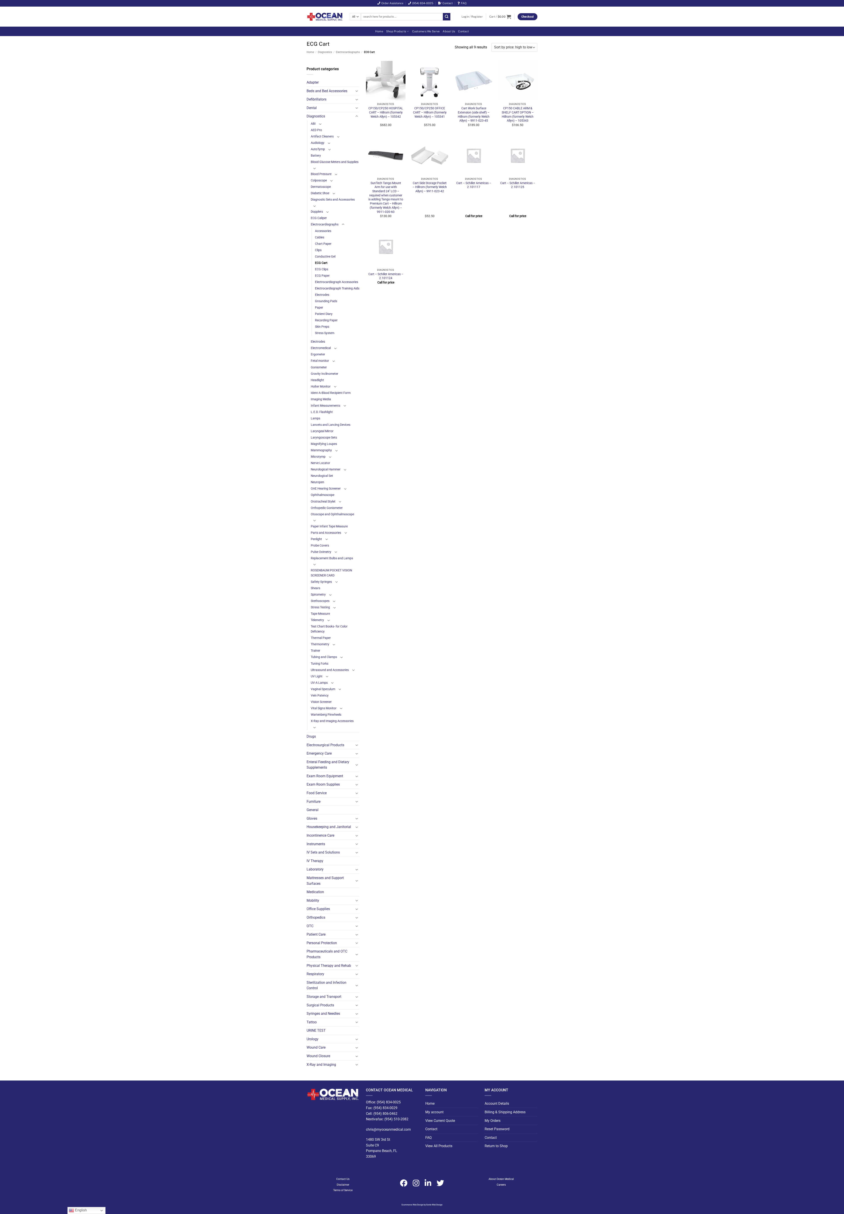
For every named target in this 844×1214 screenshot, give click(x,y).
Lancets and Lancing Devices (330, 425)
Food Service (317, 793)
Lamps (315, 418)
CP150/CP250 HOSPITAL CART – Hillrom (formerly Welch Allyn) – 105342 (385, 112)
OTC (310, 926)
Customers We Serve (426, 31)
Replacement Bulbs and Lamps (332, 558)
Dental (312, 108)
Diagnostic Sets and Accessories (333, 199)
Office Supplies (318, 909)
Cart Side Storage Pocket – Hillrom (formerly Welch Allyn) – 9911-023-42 (430, 187)
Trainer (315, 651)
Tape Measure (320, 614)
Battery (316, 155)
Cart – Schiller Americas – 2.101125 (517, 185)
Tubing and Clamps (324, 657)
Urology (312, 1039)
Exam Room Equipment (325, 776)
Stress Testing (320, 607)
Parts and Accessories (326, 533)
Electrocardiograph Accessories (336, 282)
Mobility (313, 900)
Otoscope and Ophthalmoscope (332, 514)
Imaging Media (321, 399)
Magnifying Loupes (324, 444)
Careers (501, 1184)
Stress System (324, 333)
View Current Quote (440, 1121)
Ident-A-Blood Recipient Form (331, 393)
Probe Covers (320, 545)
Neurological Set (322, 476)
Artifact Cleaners (322, 136)
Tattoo (312, 1022)
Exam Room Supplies (323, 784)
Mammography (321, 450)
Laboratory (315, 869)
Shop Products (396, 31)
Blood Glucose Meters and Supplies (334, 162)
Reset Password (497, 1129)
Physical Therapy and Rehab (329, 966)
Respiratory (315, 974)
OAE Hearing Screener (326, 488)
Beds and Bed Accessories (327, 91)
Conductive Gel (325, 256)
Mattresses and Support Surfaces (325, 881)
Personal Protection (322, 943)
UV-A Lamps (319, 683)
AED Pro (316, 130)
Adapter (313, 82)
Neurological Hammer (325, 469)
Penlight (316, 539)
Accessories (323, 231)
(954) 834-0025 (422, 3)
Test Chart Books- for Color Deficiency (329, 629)
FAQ (464, 3)
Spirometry (318, 594)
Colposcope (319, 180)
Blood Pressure (321, 174)
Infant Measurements (325, 406)
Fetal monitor (320, 361)
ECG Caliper (319, 218)
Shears (315, 588)
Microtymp (318, 457)
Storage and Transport (324, 997)
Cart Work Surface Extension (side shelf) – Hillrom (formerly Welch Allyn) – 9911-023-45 (473, 114)
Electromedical (321, 348)
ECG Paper (322, 276)
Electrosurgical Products (325, 745)
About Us (449, 31)
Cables (319, 237)
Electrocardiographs (348, 52)
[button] (472, 17)
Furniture (313, 801)
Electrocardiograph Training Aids (337, 288)
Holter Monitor (321, 386)
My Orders (492, 1121)
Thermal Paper (321, 638)
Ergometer (318, 354)
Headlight (317, 380)
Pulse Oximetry (321, 552)
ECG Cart (321, 263)
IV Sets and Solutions (323, 852)
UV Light (316, 676)
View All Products (438, 1146)
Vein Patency (320, 695)
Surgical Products (320, 1005)
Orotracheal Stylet (323, 501)
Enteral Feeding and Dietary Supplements (328, 765)
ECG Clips (321, 269)
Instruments (316, 844)
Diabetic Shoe (320, 193)
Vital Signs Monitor (324, 708)
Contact (447, 3)
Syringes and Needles (323, 1013)
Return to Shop (496, 1146)
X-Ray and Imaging (321, 1064)
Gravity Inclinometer (324, 374)
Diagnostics (325, 52)
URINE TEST (316, 1030)
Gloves (312, 818)
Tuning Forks (319, 664)
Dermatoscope (321, 187)
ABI (313, 124)
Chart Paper (323, 244)
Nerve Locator (320, 463)
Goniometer (319, 367)
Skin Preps (322, 327)
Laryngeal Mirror (322, 431)
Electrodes (322, 295)
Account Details (497, 1103)
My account (434, 1112)
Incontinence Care (320, 835)
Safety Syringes (321, 582)
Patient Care (316, 934)
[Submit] (446, 16)
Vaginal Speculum (323, 689)
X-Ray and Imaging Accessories (332, 721)
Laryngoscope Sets (324, 437)
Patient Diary (324, 314)
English (80, 1210)
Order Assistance (392, 3)
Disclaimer (343, 1184)
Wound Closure (318, 1056)
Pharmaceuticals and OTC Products (327, 954)
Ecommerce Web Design (412, 1205)
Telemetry (317, 620)
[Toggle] (356, 90)
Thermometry (320, 644)
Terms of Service (343, 1190)
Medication (315, 892)
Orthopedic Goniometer (327, 508)
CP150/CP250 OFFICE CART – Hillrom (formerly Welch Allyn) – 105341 (430, 112)
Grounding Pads (326, 301)
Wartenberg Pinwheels (326, 715)
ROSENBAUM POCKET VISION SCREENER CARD (331, 573)
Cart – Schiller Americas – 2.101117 (473, 185)
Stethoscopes (320, 601)
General (312, 810)
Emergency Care (319, 753)
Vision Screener (321, 702)
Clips (318, 250)
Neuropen (317, 482)
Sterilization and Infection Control (326, 985)
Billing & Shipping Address (505, 1112)
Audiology (317, 143)
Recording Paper (326, 320)
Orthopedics (316, 917)
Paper (319, 307)
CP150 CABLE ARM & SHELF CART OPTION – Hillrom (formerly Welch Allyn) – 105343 (518, 114)
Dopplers (317, 212)
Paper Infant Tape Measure (329, 526)
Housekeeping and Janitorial (329, 827)
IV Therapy (315, 861)
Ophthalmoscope (322, 495)
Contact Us (342, 1179)
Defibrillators (316, 99)
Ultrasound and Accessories (330, 670)
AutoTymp (318, 149)
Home (379, 31)
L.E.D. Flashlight (322, 412)
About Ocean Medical (501, 1179)
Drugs (311, 736)
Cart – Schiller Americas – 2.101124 (385, 276)
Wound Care (316, 1047)
